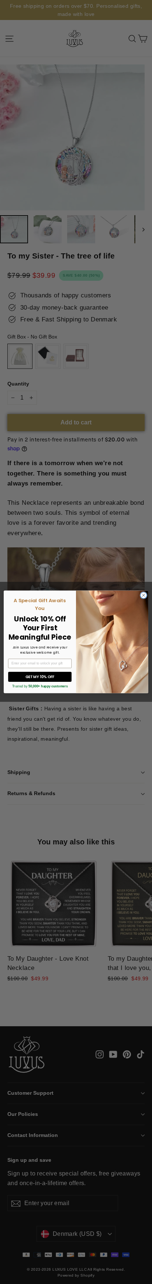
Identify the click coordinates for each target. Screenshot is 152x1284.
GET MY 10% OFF (40, 677)
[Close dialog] (143, 595)
